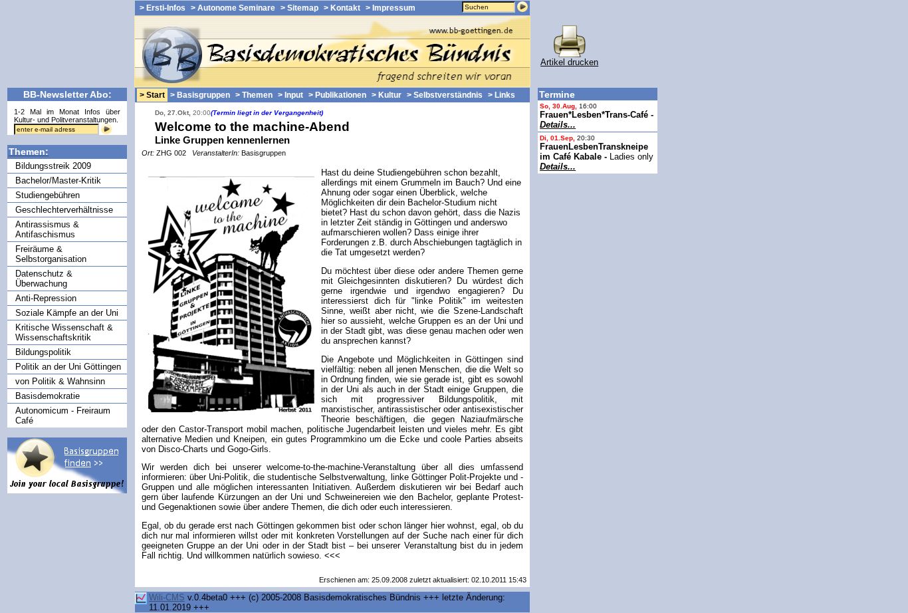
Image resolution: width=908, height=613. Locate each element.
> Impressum (390, 8)
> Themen (254, 95)
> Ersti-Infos (162, 8)
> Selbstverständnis (445, 95)
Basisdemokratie (47, 396)
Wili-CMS (167, 597)
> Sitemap (299, 8)
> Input (290, 95)
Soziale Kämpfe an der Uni (66, 313)
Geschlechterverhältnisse (64, 210)
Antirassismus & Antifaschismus (47, 229)
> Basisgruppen (200, 95)
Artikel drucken (569, 62)
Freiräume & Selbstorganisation (50, 254)
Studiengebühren (47, 195)
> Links (501, 95)
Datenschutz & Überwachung (43, 279)
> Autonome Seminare (233, 8)
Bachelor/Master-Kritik (58, 180)
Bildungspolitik (43, 352)
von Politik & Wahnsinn (60, 381)
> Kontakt (342, 8)
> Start (152, 95)
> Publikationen (337, 95)
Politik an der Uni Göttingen (68, 367)
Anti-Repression (45, 298)
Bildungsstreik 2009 (53, 166)
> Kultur (386, 95)
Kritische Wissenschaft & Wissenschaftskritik (64, 332)
